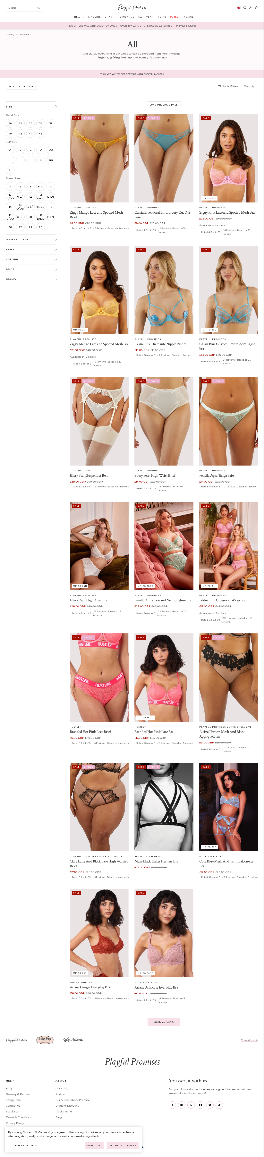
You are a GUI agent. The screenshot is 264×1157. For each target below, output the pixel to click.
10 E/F (20, 196)
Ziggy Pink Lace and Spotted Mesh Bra (227, 212)
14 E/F (30, 206)
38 (51, 123)
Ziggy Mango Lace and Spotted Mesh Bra (99, 344)
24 (30, 227)
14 (10, 206)
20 (10, 227)
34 (30, 123)
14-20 (40, 206)
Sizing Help (13, 1099)
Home (9, 34)
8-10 (40, 186)
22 (20, 227)
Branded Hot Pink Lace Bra (154, 731)
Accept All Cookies (123, 1145)
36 (40, 123)
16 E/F (20, 217)
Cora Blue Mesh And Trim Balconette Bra (226, 864)
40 (10, 133)
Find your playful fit (185, 25)
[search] (24, 8)
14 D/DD (20, 206)
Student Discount (67, 1105)
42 (20, 133)
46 (40, 133)
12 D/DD (40, 196)
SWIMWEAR (146, 17)
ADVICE (189, 17)
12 (30, 196)
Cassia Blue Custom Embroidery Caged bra (227, 346)
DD (51, 149)
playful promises (83, 207)
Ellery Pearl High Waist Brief (154, 475)
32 (20, 123)
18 (30, 217)
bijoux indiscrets (147, 856)
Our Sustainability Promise (72, 1099)
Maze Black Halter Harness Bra (156, 861)
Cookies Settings (25, 1145)
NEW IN (79, 17)
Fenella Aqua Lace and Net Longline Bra (162, 600)
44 (30, 133)
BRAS (108, 17)
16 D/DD (10, 216)
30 (10, 123)
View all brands (249, 1040)
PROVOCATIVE (125, 17)
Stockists (12, 1111)
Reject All (94, 1145)
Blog (58, 1117)
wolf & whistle (210, 856)
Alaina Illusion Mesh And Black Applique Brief (222, 734)
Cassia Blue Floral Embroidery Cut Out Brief (162, 215)
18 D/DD (40, 216)
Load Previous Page (164, 105)
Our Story (61, 1088)
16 (51, 206)
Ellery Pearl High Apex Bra (88, 600)
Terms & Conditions (19, 1117)
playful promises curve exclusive (225, 727)
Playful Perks (63, 1111)
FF (30, 159)
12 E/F (51, 196)
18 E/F (51, 217)
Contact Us (13, 1105)
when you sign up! (214, 1089)
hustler (76, 727)
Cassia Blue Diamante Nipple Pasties (160, 344)
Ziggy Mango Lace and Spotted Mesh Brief (96, 215)
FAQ (9, 1088)
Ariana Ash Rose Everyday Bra (156, 987)
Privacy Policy (15, 1123)
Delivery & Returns (18, 1094)
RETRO (162, 17)
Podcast (61, 1094)
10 (51, 186)
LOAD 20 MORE (164, 1021)
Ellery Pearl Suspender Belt (89, 475)
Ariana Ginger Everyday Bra (90, 987)
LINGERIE (94, 17)
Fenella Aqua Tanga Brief (217, 475)
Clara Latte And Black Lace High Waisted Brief (99, 864)
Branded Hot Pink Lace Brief (90, 731)
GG (51, 159)
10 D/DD (10, 196)
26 (40, 227)
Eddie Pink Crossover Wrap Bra (222, 600)
